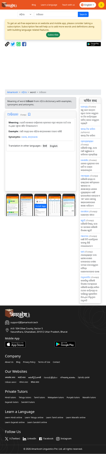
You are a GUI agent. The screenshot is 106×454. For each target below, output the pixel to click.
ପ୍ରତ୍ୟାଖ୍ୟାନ (87, 141)
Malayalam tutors (56, 397)
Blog (34, 4)
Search (83, 14)
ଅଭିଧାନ (12, 114)
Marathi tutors (89, 397)
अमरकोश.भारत (10, 377)
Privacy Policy (29, 362)
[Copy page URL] (7, 43)
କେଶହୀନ (84, 160)
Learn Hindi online (13, 417)
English (54, 146)
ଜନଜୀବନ (85, 211)
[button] (10, 205)
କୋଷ (24, 136)
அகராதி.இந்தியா (50, 377)
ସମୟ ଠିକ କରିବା (88, 128)
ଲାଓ (82, 251)
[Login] (101, 5)
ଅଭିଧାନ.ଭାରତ (10, 382)
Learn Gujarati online (15, 422)
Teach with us (68, 4)
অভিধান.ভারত (23, 382)
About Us (9, 362)
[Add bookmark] (29, 114)
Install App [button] (41, 206)
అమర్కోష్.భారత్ (34, 377)
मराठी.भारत (22, 377)
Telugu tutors (25, 397)
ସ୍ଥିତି (83, 220)
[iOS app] (15, 344)
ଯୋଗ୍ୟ (84, 106)
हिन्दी (45, 146)
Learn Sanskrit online (37, 422)
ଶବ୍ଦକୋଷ (33, 136)
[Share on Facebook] (24, 43)
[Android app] (65, 344)
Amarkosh (12, 92)
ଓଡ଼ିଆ (24, 92)
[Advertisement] (53, 68)
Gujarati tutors (11, 402)
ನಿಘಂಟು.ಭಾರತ (83, 377)
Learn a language (49, 4)
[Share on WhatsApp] (18, 43)
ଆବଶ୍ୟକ (85, 175)
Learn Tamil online (54, 417)
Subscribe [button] (53, 34)
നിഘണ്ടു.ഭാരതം (67, 377)
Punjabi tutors (73, 397)
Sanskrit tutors (28, 402)
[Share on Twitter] (13, 43)
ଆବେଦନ (84, 236)
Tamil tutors (39, 397)
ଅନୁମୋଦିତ (85, 277)
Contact (56, 362)
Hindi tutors (10, 397)
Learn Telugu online (34, 417)
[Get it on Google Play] (94, 43)
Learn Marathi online (75, 417)
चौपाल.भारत (35, 382)
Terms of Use (44, 362)
